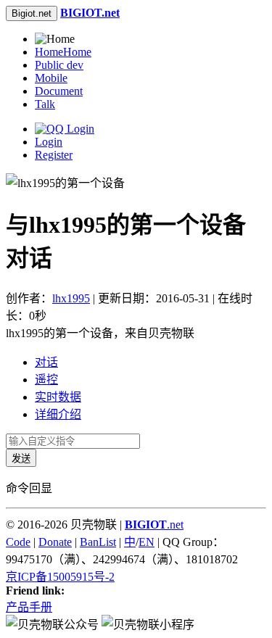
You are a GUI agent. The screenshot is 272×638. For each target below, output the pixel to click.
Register (54, 155)
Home (63, 52)
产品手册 (29, 607)
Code (18, 542)
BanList (98, 542)
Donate (55, 542)
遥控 (46, 379)
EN (146, 542)
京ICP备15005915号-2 (60, 577)
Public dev (59, 65)
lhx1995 (71, 298)
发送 (21, 458)
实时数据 (58, 397)
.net (154, 524)
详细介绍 (58, 414)
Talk (45, 104)
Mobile (51, 78)
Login (48, 142)
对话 (46, 362)
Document (59, 91)
